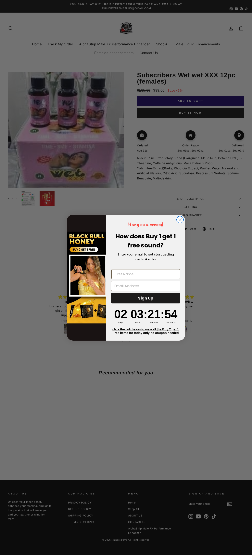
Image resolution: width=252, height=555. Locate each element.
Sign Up (145, 298)
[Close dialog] (180, 219)
